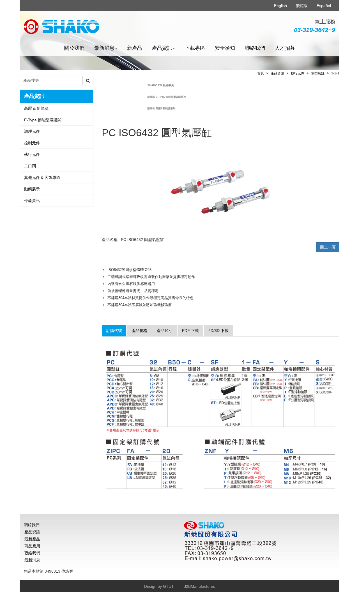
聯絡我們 (255, 48)
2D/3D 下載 (218, 330)
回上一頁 (328, 247)
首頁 (260, 73)
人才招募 (285, 48)
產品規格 (139, 330)
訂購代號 (114, 330)
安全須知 (225, 48)
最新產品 (32, 539)
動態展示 (32, 189)
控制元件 (32, 143)
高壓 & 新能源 (36, 108)
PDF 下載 (190, 330)
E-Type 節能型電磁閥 (42, 120)
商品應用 (32, 546)
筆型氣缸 (318, 73)
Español (324, 5)
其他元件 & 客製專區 (42, 177)
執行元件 (32, 154)
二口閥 (30, 166)
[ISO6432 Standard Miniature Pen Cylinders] (220, 191)
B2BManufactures (199, 586)
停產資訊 (32, 200)
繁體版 (302, 5)
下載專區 (195, 48)
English (280, 5)
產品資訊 (277, 73)
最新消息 (32, 560)
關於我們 (74, 48)
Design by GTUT (159, 586)
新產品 (134, 48)
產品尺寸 (164, 330)
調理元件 (32, 131)
